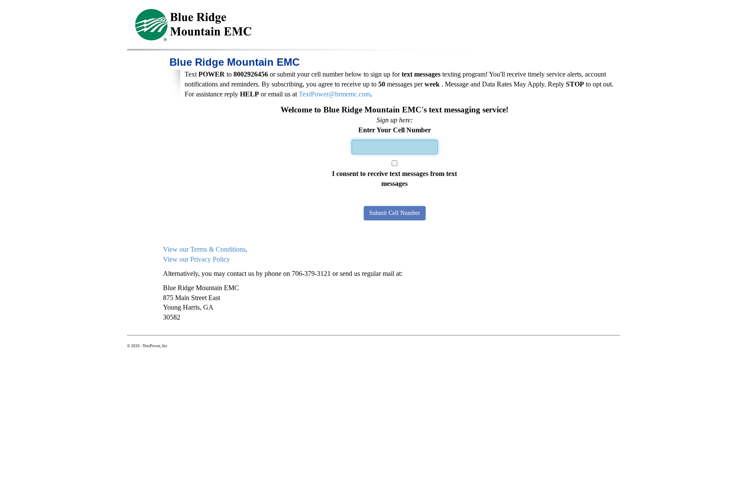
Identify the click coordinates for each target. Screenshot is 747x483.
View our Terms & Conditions (204, 249)
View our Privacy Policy (196, 259)
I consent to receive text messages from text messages (394, 178)
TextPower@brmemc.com (334, 94)
